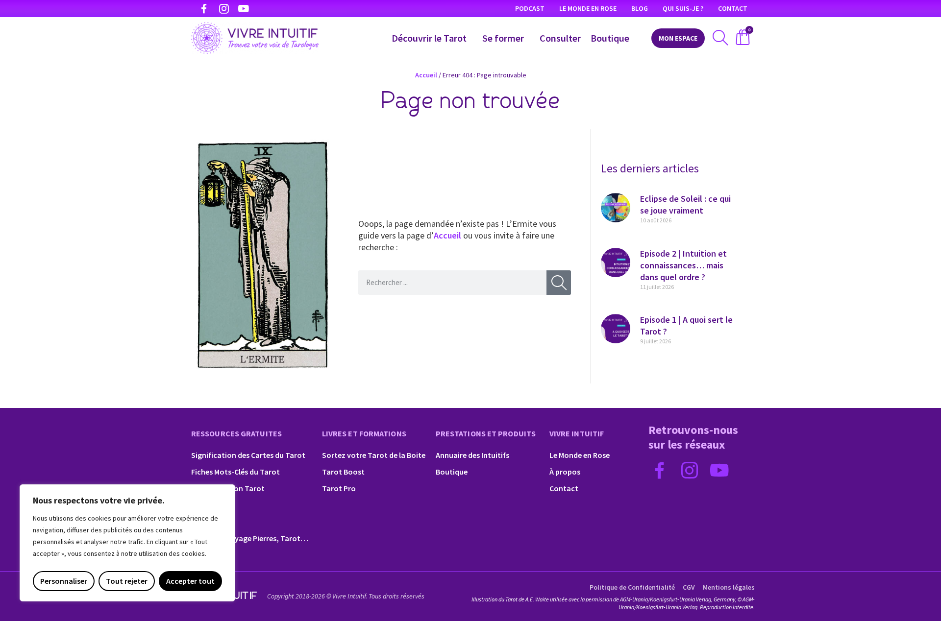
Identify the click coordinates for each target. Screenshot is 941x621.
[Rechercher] (558, 282)
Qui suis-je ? (683, 8)
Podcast (530, 8)
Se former (503, 38)
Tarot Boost (343, 472)
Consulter (560, 38)
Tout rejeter (127, 581)
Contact (732, 8)
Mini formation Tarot (228, 488)
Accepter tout (190, 581)
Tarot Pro (339, 488)
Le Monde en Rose (588, 8)
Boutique (610, 38)
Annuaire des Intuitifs (472, 455)
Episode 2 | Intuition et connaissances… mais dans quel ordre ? (683, 265)
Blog (639, 8)
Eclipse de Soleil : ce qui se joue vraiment (685, 204)
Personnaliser (63, 581)
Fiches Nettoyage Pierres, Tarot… (249, 538)
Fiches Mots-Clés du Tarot (235, 472)
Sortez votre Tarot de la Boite (373, 455)
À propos (564, 472)
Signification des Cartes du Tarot (248, 455)
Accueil (426, 75)
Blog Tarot (209, 521)
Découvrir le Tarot (429, 38)
